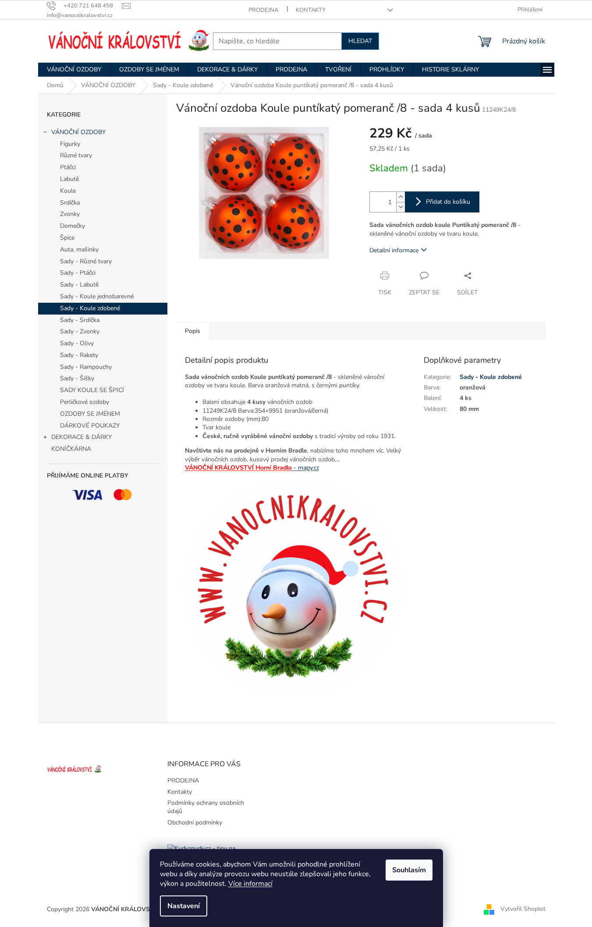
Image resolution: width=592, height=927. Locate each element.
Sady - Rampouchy (86, 367)
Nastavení (183, 906)
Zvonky (70, 214)
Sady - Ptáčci (78, 273)
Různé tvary (76, 155)
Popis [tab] (192, 331)
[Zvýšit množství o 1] (400, 197)
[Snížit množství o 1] (400, 207)
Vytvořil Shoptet (523, 909)
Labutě (69, 179)
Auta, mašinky (79, 249)
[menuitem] (74, 70)
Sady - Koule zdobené (90, 308)
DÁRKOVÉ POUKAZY (90, 425)
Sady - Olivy (77, 343)
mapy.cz (306, 468)
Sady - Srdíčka (79, 320)
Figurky (70, 144)
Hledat (360, 41)
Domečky (72, 226)
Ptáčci (68, 167)
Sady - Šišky (77, 378)
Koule (68, 191)
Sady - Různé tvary (86, 261)
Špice (67, 238)
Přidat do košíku (448, 202)
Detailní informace (393, 250)
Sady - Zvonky (79, 331)
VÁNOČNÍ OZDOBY (78, 132)
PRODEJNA (263, 10)
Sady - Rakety (79, 355)
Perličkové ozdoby (84, 402)
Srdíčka (70, 202)
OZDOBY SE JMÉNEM (90, 414)
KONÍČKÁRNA (71, 449)
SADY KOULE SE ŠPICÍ (92, 390)
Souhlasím (409, 870)
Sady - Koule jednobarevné (97, 296)
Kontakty (311, 10)
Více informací (250, 883)
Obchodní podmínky (194, 822)
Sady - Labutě (79, 284)
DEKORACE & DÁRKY (81, 437)
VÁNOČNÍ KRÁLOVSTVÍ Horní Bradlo (238, 468)
